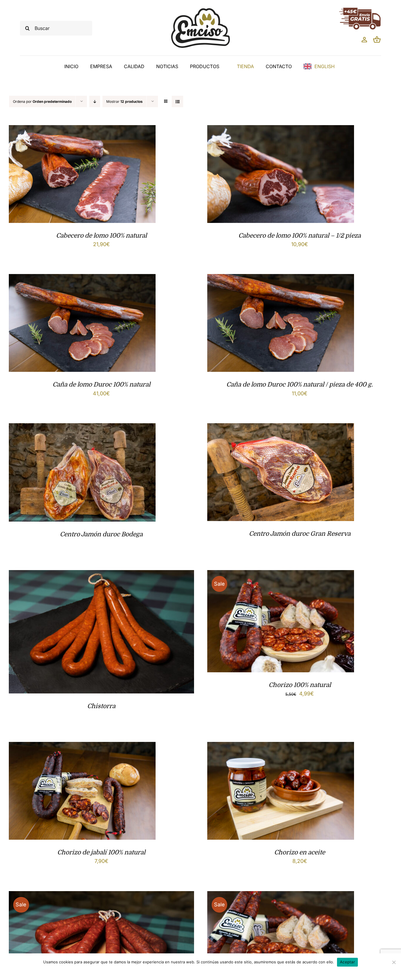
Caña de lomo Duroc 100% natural (101, 384)
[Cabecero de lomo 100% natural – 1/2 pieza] (280, 130)
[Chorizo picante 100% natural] (280, 896)
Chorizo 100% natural (300, 684)
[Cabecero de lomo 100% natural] (82, 130)
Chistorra (101, 706)
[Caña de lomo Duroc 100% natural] (82, 278)
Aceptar (347, 962)
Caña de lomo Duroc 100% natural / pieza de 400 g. (299, 384)
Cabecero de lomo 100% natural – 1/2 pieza (299, 235)
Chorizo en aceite (299, 852)
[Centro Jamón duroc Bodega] (82, 428)
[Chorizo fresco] (101, 896)
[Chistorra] (101, 575)
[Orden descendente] (94, 101)
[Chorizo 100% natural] (280, 575)
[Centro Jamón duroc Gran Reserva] (280, 428)
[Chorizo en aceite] (280, 746)
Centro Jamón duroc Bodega (101, 534)
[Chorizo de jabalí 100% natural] (82, 746)
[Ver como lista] (177, 101)
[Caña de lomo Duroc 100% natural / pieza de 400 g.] (280, 278)
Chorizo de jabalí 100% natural (101, 852)
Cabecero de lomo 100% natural (101, 235)
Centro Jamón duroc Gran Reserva (300, 533)
